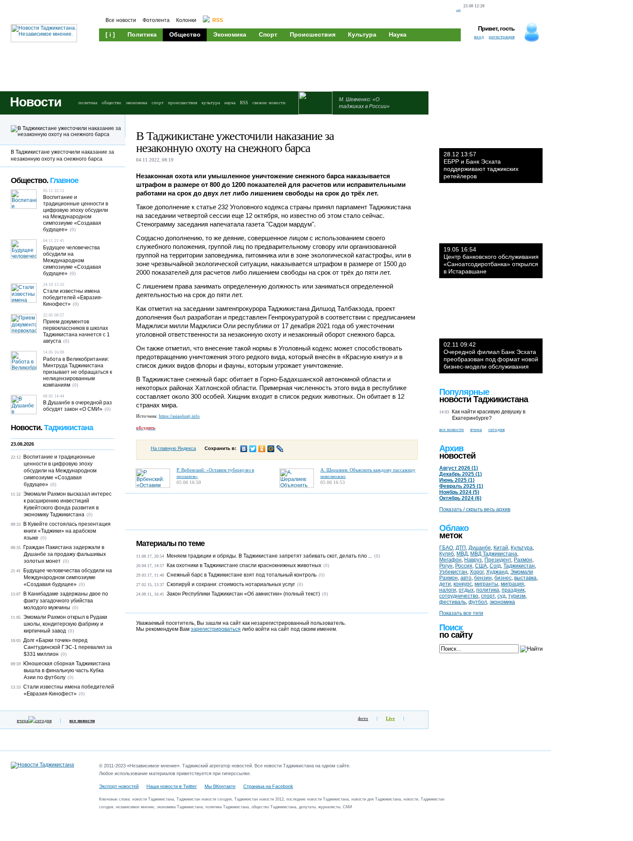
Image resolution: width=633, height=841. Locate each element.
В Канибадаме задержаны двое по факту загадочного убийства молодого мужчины (65, 601)
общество (111, 102)
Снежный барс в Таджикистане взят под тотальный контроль (241, 575)
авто (466, 578)
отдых (466, 590)
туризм (516, 596)
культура (211, 102)
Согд (495, 566)
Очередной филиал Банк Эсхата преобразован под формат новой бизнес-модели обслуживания (491, 355)
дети (445, 584)
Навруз (473, 560)
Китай (500, 548)
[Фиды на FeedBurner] (525, 11)
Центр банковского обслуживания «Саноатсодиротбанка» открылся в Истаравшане (491, 260)
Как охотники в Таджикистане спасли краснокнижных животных (244, 565)
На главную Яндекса (173, 448)
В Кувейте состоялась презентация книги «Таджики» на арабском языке (67, 531)
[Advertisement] (262, 65)
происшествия (182, 102)
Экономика (229, 34)
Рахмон (523, 560)
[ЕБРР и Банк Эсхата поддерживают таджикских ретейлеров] (491, 122)
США (481, 566)
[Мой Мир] (271, 448)
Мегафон (450, 560)
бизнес (503, 578)
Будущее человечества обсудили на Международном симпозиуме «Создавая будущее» (72, 260)
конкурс (462, 584)
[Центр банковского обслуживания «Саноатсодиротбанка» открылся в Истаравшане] (491, 217)
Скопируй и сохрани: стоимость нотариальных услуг (231, 584)
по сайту (455, 634)
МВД (462, 554)
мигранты (486, 584)
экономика (136, 102)
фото (363, 718)
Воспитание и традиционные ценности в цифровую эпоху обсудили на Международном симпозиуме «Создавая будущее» (75, 213)
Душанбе (480, 548)
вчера (22, 720)
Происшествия (312, 34)
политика (87, 102)
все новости (451, 429)
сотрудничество (458, 596)
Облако (454, 528)
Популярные (464, 392)
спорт (158, 102)
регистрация (502, 36)
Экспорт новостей (119, 786)
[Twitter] (253, 448)
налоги (447, 590)
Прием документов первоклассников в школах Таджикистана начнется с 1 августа (76, 331)
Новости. (52, 427)
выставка (525, 578)
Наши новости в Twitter (171, 786)
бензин (483, 578)
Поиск (450, 627)
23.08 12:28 (473, 5)
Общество (185, 34)
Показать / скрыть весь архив (474, 509)
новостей (457, 455)
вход (479, 36)
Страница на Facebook (268, 786)
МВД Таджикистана (493, 554)
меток (450, 535)
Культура (362, 34)
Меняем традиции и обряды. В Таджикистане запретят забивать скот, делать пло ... (269, 556)
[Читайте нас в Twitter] (511, 11)
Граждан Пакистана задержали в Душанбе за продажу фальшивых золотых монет (64, 554)
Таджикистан (519, 566)
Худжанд (497, 572)
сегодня (43, 720)
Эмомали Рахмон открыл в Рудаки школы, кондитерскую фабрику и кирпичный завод (65, 624)
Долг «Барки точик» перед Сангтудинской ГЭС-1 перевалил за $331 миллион (67, 647)
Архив (451, 448)
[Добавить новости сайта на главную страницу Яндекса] (494, 11)
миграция (512, 584)
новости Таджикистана (483, 399)
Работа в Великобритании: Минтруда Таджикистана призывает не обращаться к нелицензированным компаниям (77, 372)
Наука (397, 34)
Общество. (44, 180)
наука (230, 102)
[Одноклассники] (262, 448)
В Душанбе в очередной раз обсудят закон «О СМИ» (77, 406)
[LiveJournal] (280, 448)
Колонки (186, 20)
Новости (35, 102)
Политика (142, 34)
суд (501, 596)
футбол (478, 602)
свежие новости (268, 102)
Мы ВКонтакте (220, 786)
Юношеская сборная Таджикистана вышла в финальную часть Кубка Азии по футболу (66, 670)
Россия (463, 566)
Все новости (121, 20)
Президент (497, 560)
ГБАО (446, 548)
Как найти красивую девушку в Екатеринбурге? (488, 415)
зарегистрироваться (216, 629)
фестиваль (452, 602)
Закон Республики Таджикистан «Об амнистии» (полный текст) (243, 594)
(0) (377, 556)
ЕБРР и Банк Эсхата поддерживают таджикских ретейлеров (481, 165)
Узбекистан (453, 572)
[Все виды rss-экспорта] (540, 11)
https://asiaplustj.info (179, 416)
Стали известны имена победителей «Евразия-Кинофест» (72, 297)
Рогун (446, 566)
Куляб (446, 554)
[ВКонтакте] (243, 448)
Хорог (477, 572)
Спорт (268, 34)
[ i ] (110, 34)
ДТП (461, 548)
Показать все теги (461, 613)
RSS (244, 102)
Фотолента (156, 20)
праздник (513, 590)
